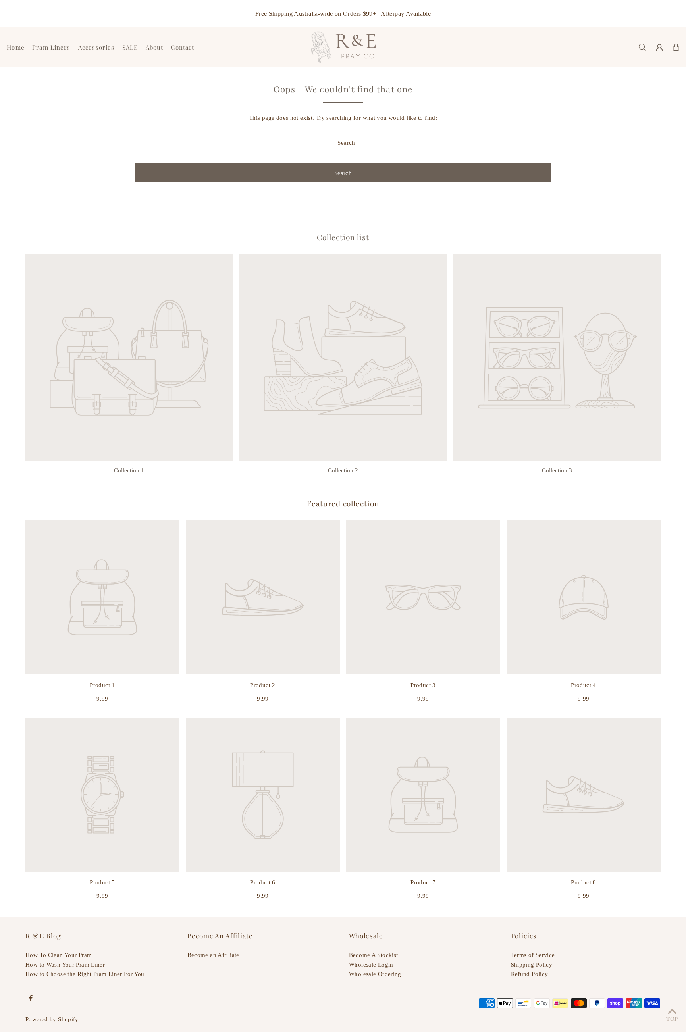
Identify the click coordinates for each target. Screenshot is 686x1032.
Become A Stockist (373, 955)
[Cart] (676, 47)
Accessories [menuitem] (96, 47)
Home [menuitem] (16, 47)
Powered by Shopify (52, 1019)
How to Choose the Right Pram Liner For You (85, 974)
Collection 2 (343, 470)
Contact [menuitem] (183, 47)
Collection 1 (129, 470)
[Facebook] (31, 998)
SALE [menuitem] (130, 47)
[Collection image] (129, 358)
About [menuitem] (155, 47)
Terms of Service (533, 955)
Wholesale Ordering (375, 974)
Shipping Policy (532, 964)
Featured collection (343, 503)
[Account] (659, 47)
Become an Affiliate (213, 955)
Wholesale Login (371, 964)
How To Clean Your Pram (58, 955)
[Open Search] (642, 47)
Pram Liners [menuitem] (51, 47)
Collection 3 (557, 470)
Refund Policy (529, 974)
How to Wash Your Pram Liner (65, 964)
